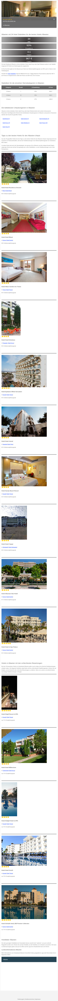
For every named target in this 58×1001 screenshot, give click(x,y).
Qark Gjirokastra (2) (44, 118)
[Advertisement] (29, 979)
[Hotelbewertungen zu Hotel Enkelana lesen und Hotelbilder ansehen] (11, 318)
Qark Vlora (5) (6, 126)
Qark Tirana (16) (43, 122)
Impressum (37, 999)
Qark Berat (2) (6, 118)
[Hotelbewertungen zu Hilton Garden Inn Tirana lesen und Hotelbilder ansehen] (24, 267)
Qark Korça (11, 343)
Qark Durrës (10, 240)
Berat (4, 190)
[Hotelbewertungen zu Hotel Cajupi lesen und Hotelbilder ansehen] (14, 523)
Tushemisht (5, 770)
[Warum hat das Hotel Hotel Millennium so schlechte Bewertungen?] (24, 746)
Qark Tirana (9, 289)
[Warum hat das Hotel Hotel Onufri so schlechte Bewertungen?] (24, 851)
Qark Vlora (10, 444)
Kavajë (4, 394)
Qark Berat (8, 190)
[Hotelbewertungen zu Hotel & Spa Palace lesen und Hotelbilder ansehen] (24, 625)
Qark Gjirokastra (13, 547)
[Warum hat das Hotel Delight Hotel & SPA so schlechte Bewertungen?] (9, 799)
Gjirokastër (5, 547)
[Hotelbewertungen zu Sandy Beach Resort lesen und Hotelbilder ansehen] (24, 471)
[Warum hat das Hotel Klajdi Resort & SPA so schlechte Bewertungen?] (9, 693)
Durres (4, 240)
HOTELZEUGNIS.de (9, 20)
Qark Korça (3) (6, 122)
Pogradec (5, 343)
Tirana (4, 289)
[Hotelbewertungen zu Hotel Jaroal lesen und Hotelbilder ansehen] (24, 422)
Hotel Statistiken (12, 73)
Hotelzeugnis (21, 999)
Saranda (5, 444)
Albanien (5, 959)
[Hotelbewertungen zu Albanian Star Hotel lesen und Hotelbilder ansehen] (24, 574)
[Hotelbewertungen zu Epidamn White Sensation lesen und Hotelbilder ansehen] (24, 371)
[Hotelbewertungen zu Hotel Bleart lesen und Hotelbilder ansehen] (24, 217)
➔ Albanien (6, 25)
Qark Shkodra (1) (25, 122)
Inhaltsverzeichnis (29, 999)
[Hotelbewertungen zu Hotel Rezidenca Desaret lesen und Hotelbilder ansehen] (24, 168)
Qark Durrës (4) (25, 118)
